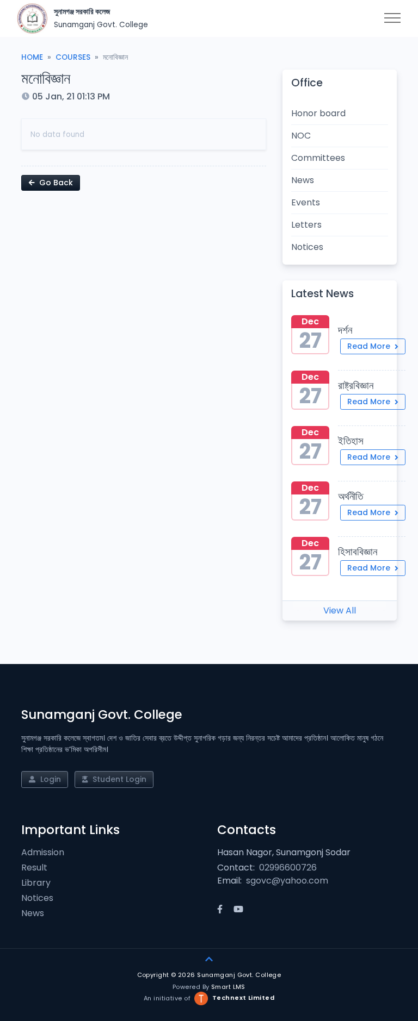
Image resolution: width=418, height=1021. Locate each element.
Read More (369, 346)
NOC (301, 135)
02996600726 (288, 867)
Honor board (318, 113)
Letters (306, 224)
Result (34, 867)
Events (305, 202)
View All (339, 610)
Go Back (55, 182)
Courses (73, 57)
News (302, 180)
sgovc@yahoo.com (287, 880)
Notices (307, 247)
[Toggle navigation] (392, 18)
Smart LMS (228, 986)
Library (36, 882)
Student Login (118, 779)
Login (49, 779)
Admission (42, 852)
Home (32, 57)
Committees (318, 158)
